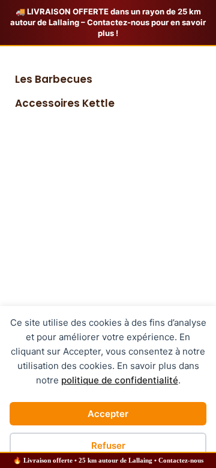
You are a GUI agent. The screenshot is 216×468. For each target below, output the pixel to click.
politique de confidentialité (119, 380)
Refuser (108, 445)
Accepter (108, 413)
